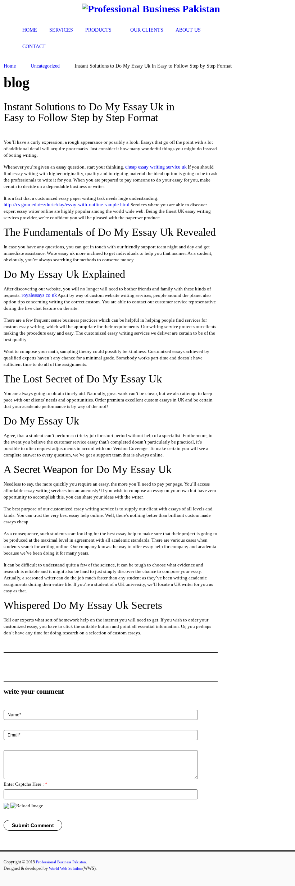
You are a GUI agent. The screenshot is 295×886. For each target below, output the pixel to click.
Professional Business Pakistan (61, 862)
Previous (199, 107)
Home (10, 66)
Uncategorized (45, 66)
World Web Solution (65, 868)
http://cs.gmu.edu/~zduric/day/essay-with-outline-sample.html (67, 204)
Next (211, 107)
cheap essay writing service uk (156, 167)
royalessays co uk (39, 295)
